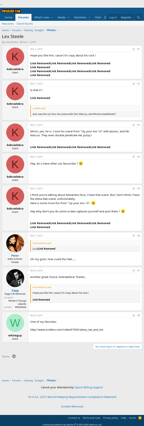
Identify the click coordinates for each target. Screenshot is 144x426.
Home (9, 17)
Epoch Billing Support (89, 387)
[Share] (133, 49)
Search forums (25, 23)
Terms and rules (91, 417)
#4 (138, 156)
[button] (52, 17)
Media (62, 17)
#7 (138, 270)
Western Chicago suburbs (17, 302)
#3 (138, 125)
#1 (138, 49)
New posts (8, 23)
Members (80, 17)
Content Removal (72, 406)
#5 (138, 188)
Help (123, 417)
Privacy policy (110, 417)
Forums (23, 17)
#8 (138, 315)
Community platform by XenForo (72, 424)
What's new (41, 17)
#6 (138, 235)
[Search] (138, 17)
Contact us (74, 417)
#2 (138, 83)
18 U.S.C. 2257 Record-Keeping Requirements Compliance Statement (72, 397)
